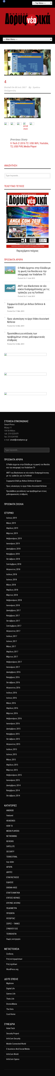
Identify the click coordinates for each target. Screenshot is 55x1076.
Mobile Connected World (16, 1044)
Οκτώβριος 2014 (13, 795)
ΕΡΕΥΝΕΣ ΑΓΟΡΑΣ (13, 903)
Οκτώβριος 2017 (13, 621)
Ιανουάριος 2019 (13, 543)
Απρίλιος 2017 (12, 652)
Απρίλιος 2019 (12, 528)
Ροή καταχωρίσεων (14, 959)
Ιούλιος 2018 (11, 574)
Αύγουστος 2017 (13, 631)
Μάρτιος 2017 (12, 657)
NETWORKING (11, 836)
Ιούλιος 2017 (11, 636)
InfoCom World (12, 1054)
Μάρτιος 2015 (12, 770)
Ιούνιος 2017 (11, 641)
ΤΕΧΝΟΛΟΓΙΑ (11, 934)
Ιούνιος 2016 (11, 698)
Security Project (12, 1033)
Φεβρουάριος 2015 (14, 775)
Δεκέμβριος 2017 (13, 610)
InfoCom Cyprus (12, 1059)
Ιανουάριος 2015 (13, 780)
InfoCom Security (13, 1038)
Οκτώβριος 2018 (13, 559)
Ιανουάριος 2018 (13, 605)
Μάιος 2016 (11, 703)
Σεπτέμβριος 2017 (13, 626)
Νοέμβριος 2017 (13, 615)
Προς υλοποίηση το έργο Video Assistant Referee (26, 486)
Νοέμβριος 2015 (13, 734)
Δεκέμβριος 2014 (13, 785)
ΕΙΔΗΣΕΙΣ (9, 882)
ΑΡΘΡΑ (9, 867)
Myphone (10, 983)
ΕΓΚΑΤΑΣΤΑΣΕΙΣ (12, 877)
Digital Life (10, 988)
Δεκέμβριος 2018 (13, 549)
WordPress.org (12, 969)
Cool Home (10, 1014)
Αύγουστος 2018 (13, 569)
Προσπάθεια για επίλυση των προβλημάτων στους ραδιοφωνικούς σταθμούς (26, 337)
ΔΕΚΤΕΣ (9, 872)
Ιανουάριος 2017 (13, 667)
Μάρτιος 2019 (12, 533)
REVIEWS (10, 841)
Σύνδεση (9, 954)
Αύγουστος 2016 (13, 688)
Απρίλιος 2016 (12, 708)
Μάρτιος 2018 (12, 595)
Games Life (10, 994)
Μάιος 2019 (11, 523)
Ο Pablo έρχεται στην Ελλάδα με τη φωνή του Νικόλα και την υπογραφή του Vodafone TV (34, 271)
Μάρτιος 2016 (12, 713)
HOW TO (9, 826)
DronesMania (11, 1004)
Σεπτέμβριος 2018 (13, 564)
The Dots (10, 1009)
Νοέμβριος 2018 (13, 554)
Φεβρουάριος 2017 (14, 662)
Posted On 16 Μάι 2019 (15, 326)
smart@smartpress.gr (18, 440)
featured (9, 815)
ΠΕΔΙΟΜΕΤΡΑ (11, 908)
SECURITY (10, 851)
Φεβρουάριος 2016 (14, 718)
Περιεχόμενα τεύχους (27, 250)
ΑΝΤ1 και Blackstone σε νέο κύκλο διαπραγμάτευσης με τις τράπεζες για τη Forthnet (34, 289)
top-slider (10, 862)
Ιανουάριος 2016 (13, 723)
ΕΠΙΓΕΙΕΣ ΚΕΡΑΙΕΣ (13, 898)
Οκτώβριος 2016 (13, 682)
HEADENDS (10, 821)
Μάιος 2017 (11, 646)
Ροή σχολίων (11, 964)
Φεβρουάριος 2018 (14, 600)
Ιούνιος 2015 (11, 754)
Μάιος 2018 (11, 585)
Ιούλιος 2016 (11, 693)
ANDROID (10, 810)
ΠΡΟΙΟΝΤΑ (10, 913)
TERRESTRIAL (11, 857)
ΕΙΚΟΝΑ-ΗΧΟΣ (11, 887)
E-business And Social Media (18, 1049)
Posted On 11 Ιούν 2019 (26, 278)
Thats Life (10, 999)
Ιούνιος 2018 (11, 579)
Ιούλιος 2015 (11, 749)
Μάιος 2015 (11, 759)
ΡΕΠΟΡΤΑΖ (10, 918)
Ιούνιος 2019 (11, 518)
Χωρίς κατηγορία (13, 939)
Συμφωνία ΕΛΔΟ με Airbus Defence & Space (23, 481)
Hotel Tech (10, 1028)
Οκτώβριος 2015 (13, 739)
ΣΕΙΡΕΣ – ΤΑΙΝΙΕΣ (13, 923)
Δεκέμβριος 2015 (13, 729)
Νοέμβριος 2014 (13, 790)
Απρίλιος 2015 (12, 765)
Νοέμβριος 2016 (13, 677)
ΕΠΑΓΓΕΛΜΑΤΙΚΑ (13, 893)
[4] (27, 62)
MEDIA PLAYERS (12, 831)
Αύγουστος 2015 (13, 744)
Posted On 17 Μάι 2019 (15, 311)
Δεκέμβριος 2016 (13, 672)
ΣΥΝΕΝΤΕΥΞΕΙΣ (12, 929)
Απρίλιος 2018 (12, 590)
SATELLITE (10, 846)
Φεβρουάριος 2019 (14, 538)
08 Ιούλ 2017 (21, 87)
